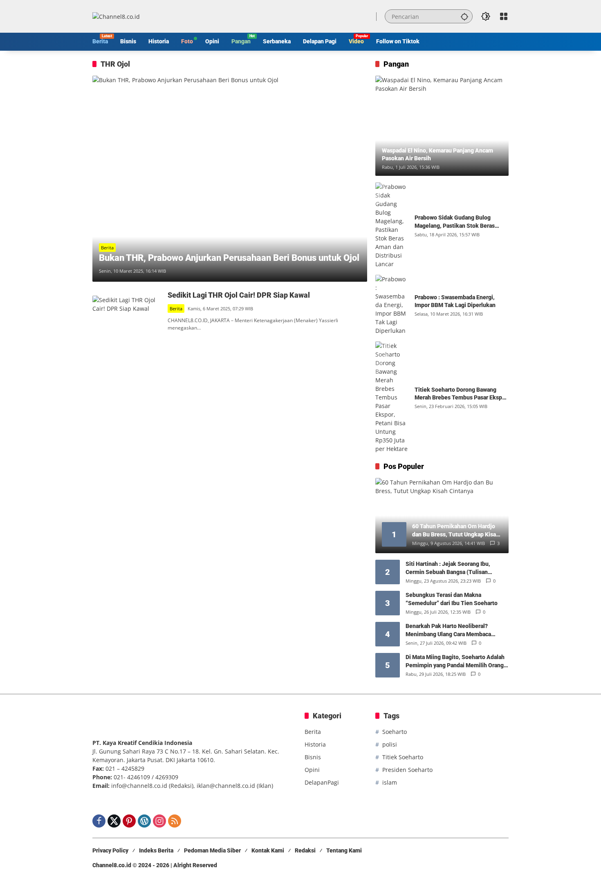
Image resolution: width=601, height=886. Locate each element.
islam (389, 782)
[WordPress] (144, 821)
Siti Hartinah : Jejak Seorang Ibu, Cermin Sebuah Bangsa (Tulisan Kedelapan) (448, 568)
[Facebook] (98, 821)
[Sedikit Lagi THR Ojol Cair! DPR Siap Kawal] (126, 311)
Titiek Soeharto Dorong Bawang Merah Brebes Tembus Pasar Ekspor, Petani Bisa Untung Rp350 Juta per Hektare (462, 394)
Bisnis (313, 757)
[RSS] (174, 821)
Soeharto (394, 732)
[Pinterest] (129, 821)
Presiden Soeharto (407, 770)
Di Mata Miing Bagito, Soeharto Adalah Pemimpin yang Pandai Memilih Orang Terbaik (455, 661)
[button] (464, 16)
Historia (315, 744)
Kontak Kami (267, 850)
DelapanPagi (322, 782)
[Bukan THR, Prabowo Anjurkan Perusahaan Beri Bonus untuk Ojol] (229, 179)
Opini (312, 770)
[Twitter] (114, 821)
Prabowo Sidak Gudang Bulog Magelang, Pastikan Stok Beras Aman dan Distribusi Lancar (455, 222)
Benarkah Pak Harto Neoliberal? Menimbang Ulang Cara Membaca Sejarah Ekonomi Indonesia (448, 630)
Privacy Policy (110, 850)
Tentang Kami (344, 850)
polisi (389, 744)
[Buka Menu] (504, 16)
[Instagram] (159, 821)
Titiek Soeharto (402, 757)
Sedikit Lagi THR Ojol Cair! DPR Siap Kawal (239, 295)
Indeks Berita (156, 850)
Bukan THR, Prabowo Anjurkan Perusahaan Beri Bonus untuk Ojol (229, 258)
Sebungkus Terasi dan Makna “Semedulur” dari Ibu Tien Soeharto (452, 599)
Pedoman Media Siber (212, 850)
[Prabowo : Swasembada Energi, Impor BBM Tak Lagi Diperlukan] (391, 305)
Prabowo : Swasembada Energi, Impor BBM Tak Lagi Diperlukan (455, 301)
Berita (107, 247)
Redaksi (305, 850)
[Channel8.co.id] (116, 16)
